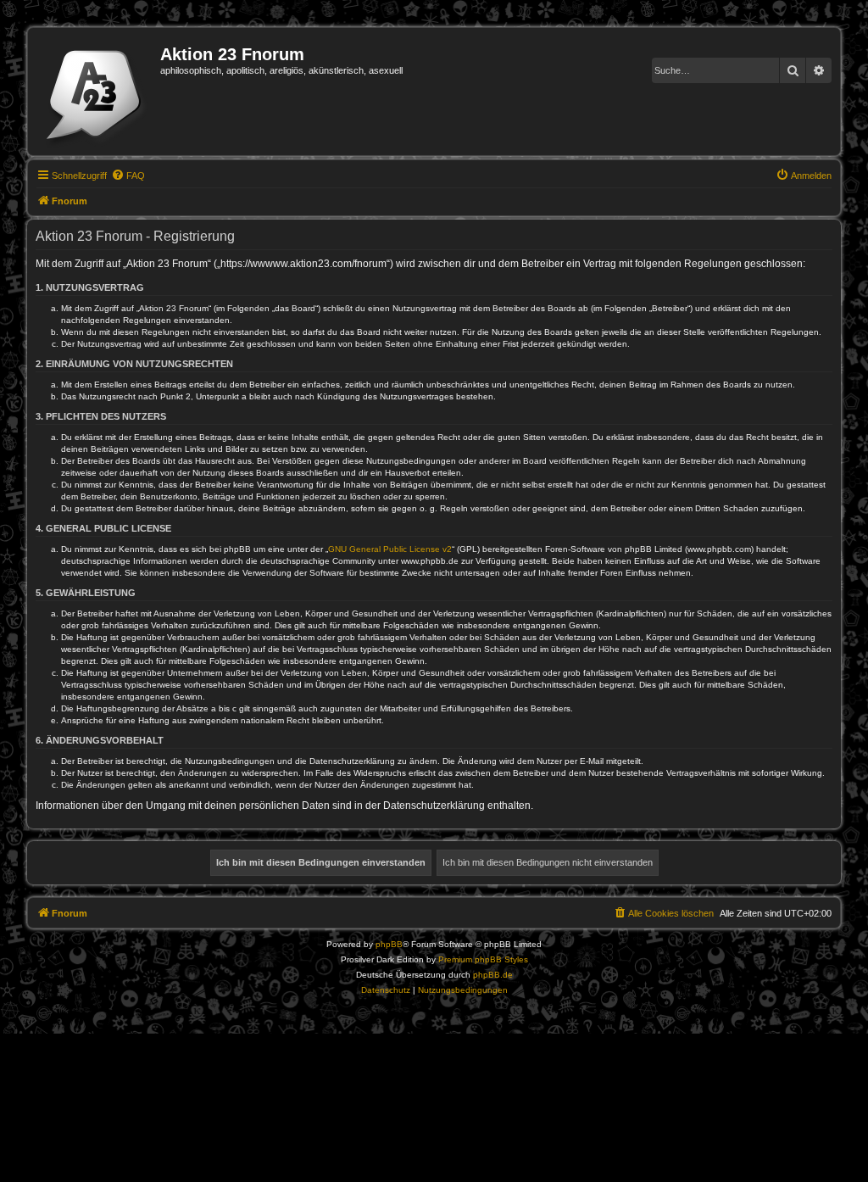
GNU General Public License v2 (390, 549)
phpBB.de (493, 974)
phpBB (389, 944)
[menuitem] (128, 175)
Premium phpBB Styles (483, 959)
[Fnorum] (96, 91)
